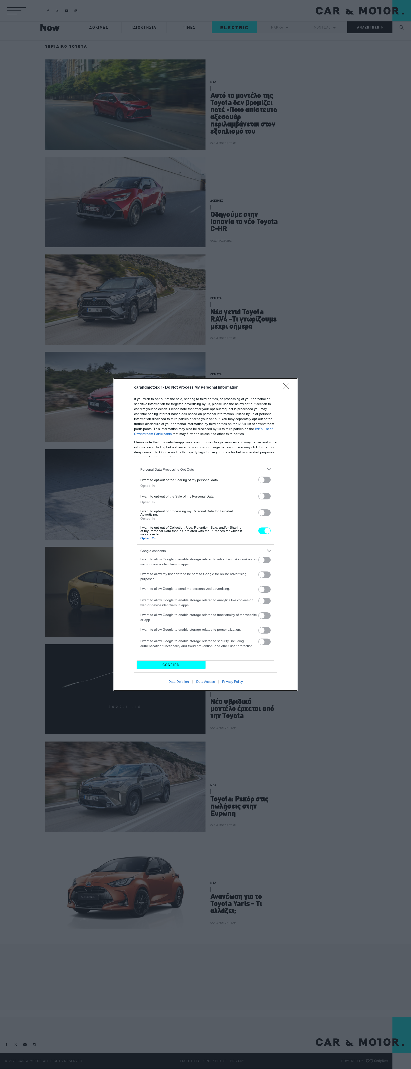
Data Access (205, 681)
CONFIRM (171, 665)
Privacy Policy (232, 681)
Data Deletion (178, 681)
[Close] (287, 387)
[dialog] (205, 534)
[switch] (264, 480)
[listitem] (205, 469)
